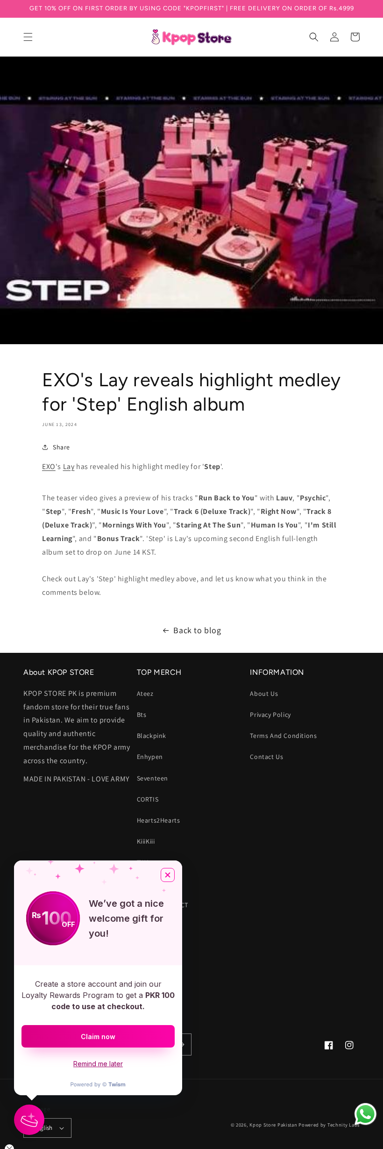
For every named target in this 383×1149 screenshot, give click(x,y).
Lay (69, 466)
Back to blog (197, 630)
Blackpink (151, 735)
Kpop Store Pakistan (273, 1124)
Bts (142, 714)
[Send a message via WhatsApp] (365, 1114)
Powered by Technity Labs (329, 1124)
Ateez (145, 693)
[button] (28, 37)
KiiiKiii (146, 841)
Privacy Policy (270, 714)
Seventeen (152, 778)
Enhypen (150, 756)
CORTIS (148, 799)
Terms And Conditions (283, 735)
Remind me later (98, 1064)
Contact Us (266, 756)
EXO (49, 466)
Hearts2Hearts (158, 820)
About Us (264, 693)
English (43, 1128)
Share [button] (61, 447)
